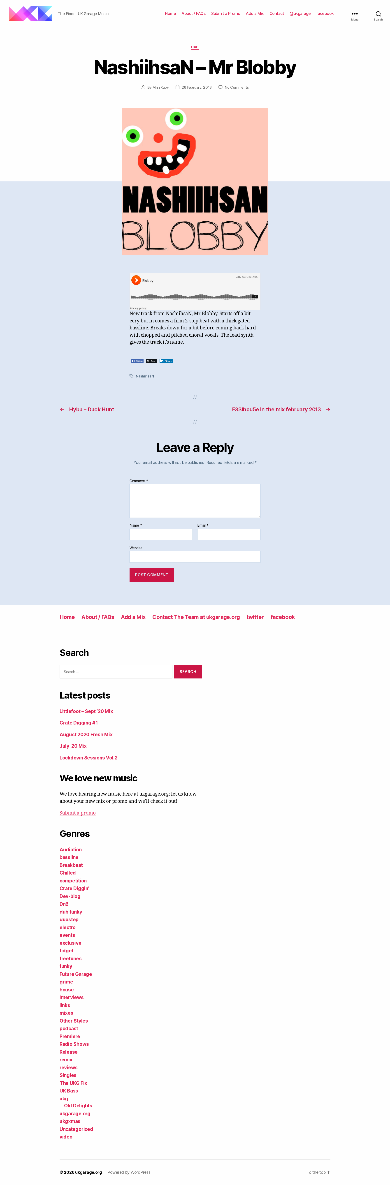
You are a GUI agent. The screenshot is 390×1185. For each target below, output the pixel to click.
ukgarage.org (75, 1113)
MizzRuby (161, 87)
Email (203, 525)
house (67, 990)
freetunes (71, 958)
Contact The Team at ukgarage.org (196, 617)
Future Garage (76, 974)
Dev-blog (70, 896)
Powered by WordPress (129, 1172)
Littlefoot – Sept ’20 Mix (86, 711)
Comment (139, 481)
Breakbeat (71, 865)
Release (69, 1052)
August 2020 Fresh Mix (86, 734)
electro (68, 927)
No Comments (236, 87)
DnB (64, 904)
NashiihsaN (145, 376)
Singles (68, 1075)
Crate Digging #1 (79, 723)
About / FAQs (193, 13)
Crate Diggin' (74, 888)
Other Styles (74, 1021)
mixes (66, 1013)
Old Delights (78, 1106)
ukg (195, 47)
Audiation (71, 849)
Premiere (70, 1036)
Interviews (72, 997)
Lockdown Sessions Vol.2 (89, 758)
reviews (69, 1067)
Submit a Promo (225, 13)
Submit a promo (78, 813)
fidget (66, 951)
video (66, 1137)
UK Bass (69, 1091)
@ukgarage (300, 13)
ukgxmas (70, 1121)
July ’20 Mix (73, 746)
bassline (69, 857)
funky (66, 966)
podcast (69, 1028)
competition (73, 881)
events (67, 935)
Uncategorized (76, 1129)
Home (170, 13)
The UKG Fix (73, 1083)
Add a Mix (255, 13)
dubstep (69, 919)
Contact (276, 13)
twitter (255, 617)
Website (136, 548)
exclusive (70, 943)
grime (66, 982)
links (65, 1005)
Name (136, 525)
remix (66, 1059)
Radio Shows (74, 1044)
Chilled (68, 873)
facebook (325, 13)
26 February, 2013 (197, 87)
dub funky (71, 912)
